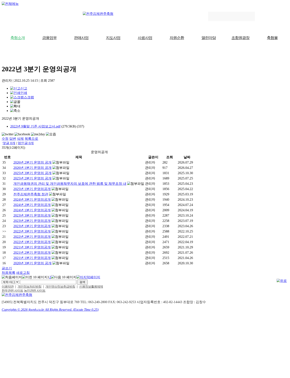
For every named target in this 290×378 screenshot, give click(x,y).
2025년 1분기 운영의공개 (32, 189)
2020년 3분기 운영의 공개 (32, 263)
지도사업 (113, 38)
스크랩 (29, 97)
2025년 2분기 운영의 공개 (32, 178)
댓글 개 (9, 143)
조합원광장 (240, 38)
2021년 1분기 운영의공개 (32, 258)
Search (249, 16)
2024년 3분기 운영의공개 (32, 199)
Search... (216, 16)
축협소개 (17, 38)
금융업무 (49, 38)
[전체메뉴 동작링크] (10, 4)
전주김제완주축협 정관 (30, 194)
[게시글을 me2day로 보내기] (38, 134)
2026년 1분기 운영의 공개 (32, 167)
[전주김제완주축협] (98, 13)
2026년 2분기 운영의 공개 (32, 162)
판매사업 (81, 38)
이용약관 (8, 286)
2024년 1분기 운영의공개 (32, 210)
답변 (12, 138)
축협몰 (272, 38)
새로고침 (23, 272)
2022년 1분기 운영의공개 (32, 242)
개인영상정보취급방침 (60, 286)
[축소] (15, 111)
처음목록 (8, 272)
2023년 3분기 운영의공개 (32, 215)
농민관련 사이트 (34, 290)
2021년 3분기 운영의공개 (32, 247)
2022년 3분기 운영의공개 (32, 231)
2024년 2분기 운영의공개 (32, 205)
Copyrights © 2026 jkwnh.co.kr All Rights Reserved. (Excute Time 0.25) (50, 309)
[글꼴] (15, 102)
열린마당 (208, 38)
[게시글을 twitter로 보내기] (8, 134)
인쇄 (23, 93)
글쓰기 (7, 268)
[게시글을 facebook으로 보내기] (22, 134)
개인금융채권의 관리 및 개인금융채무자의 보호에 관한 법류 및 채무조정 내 (69, 183)
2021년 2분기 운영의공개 (32, 252)
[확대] (15, 106)
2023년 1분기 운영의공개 (32, 226)
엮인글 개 (26, 143)
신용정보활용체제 (91, 286)
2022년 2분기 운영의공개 (32, 236)
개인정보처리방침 (29, 286)
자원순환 (177, 38)
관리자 (150, 162)
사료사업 (145, 38)
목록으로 (31, 138)
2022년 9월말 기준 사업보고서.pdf (35, 126)
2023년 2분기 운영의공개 (32, 221)
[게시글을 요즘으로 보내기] (51, 134)
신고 (23, 88)
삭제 (20, 138)
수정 (5, 138)
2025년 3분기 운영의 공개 (32, 173)
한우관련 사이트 (12, 290)
